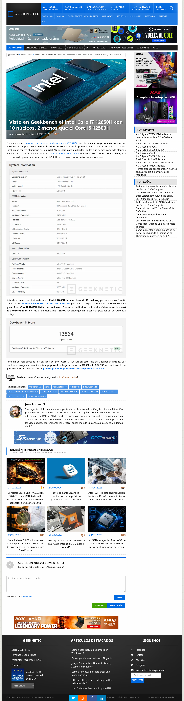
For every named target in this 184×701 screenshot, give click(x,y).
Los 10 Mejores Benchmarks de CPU (154, 220)
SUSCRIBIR (137, 680)
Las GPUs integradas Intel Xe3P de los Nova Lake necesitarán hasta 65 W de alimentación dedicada (106, 544)
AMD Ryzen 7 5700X (146, 146)
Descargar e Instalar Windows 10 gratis (91, 658)
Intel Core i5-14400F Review (150, 159)
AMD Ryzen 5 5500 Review (150, 149)
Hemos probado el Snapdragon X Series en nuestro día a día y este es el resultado (156, 171)
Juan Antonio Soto (24, 134)
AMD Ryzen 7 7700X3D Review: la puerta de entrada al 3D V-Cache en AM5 (66, 544)
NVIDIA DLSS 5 (57, 47)
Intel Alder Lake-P (49, 391)
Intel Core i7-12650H (37, 396)
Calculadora (96, 7)
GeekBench (74, 387)
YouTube (140, 659)
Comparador (73, 7)
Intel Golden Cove (90, 391)
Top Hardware (141, 7)
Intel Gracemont (108, 391)
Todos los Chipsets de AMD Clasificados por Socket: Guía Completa (156, 204)
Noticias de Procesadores (45, 54)
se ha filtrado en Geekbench (63, 153)
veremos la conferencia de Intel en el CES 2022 (51, 143)
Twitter (139, 654)
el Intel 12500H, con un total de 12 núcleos (46, 303)
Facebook (140, 649)
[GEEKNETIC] (23, 13)
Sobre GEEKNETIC (21, 649)
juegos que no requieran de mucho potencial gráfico (73, 368)
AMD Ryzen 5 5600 (146, 153)
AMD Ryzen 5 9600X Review (150, 165)
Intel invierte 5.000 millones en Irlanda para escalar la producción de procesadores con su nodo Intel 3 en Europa (25, 545)
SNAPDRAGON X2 (75, 47)
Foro (160, 7)
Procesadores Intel (69, 391)
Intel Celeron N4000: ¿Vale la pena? (154, 195)
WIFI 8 (155, 47)
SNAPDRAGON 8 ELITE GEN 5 (121, 47)
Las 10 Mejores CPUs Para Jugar (152, 198)
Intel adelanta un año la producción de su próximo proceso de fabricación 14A (66, 496)
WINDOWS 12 (143, 47)
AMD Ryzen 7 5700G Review (150, 156)
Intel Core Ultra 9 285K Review (152, 143)
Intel (47, 387)
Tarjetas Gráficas (75, 16)
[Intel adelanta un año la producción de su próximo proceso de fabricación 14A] (66, 459)
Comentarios (69, 377)
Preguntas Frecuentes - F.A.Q (27, 659)
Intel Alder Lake (90, 387)
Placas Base (60, 16)
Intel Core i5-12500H (16, 396)
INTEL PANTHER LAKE (95, 47)
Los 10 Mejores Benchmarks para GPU (91, 688)
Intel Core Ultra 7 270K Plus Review (154, 162)
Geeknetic (14, 54)
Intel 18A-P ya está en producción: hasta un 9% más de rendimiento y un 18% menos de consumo (106, 496)
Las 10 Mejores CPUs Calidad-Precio (154, 192)
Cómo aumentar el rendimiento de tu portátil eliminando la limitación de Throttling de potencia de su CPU (155, 233)
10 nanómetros (60, 387)
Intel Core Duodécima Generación (23, 391)
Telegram (140, 665)
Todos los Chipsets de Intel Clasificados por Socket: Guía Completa (156, 188)
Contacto (16, 665)
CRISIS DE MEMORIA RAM (36, 47)
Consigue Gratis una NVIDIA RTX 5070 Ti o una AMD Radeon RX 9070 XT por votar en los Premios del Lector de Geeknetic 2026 (25, 498)
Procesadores (47, 16)
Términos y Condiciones (24, 654)
